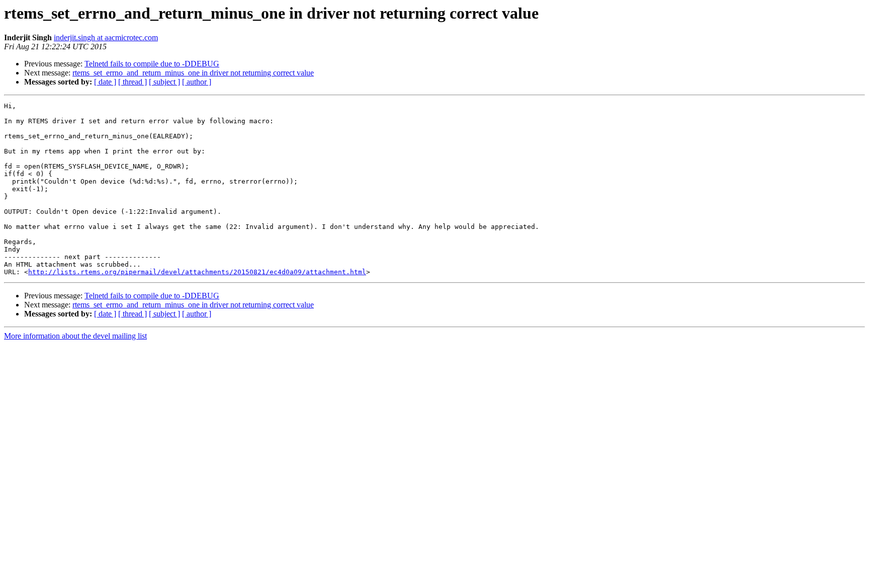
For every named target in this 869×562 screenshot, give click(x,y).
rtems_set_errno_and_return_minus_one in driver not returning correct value (193, 72)
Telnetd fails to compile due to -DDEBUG (151, 63)
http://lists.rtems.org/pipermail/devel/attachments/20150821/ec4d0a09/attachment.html (197, 272)
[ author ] (196, 81)
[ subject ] (164, 81)
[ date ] (105, 81)
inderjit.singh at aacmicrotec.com (106, 37)
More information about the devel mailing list (75, 336)
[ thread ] (132, 81)
